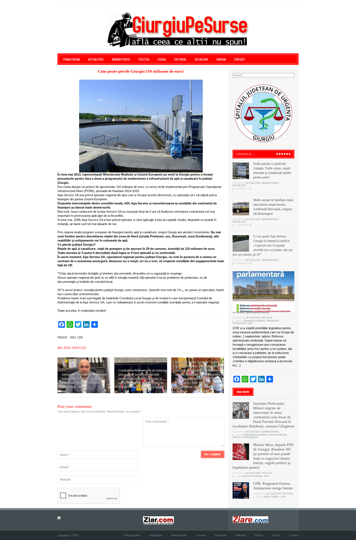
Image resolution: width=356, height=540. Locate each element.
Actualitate (96, 59)
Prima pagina (71, 59)
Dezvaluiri (201, 59)
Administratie (121, 59)
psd (266, 476)
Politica (143, 59)
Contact (239, 59)
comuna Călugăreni (255, 435)
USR (250, 323)
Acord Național (252, 476)
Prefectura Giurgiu (245, 437)
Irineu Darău (271, 496)
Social (162, 59)
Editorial (180, 59)
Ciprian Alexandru (254, 321)
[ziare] (158, 520)
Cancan (221, 59)
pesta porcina (278, 435)
